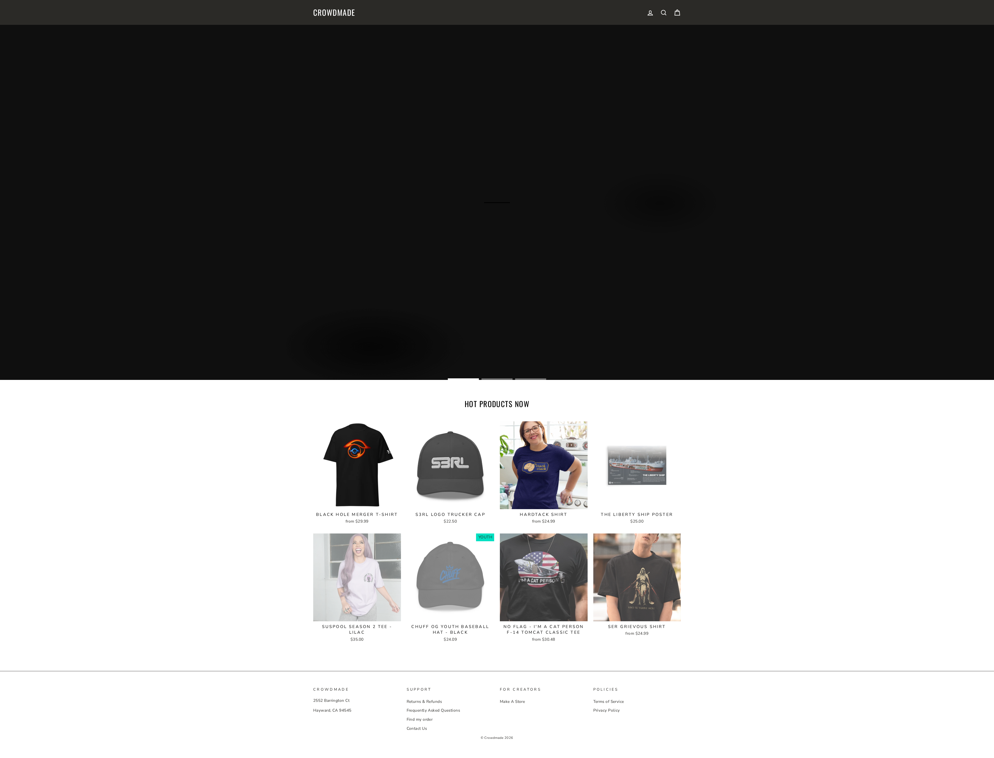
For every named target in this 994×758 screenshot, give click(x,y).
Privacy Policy (606, 710)
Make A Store (512, 701)
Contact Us (417, 728)
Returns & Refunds (424, 701)
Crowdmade (334, 12)
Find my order (420, 719)
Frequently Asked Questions (433, 710)
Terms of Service (608, 701)
